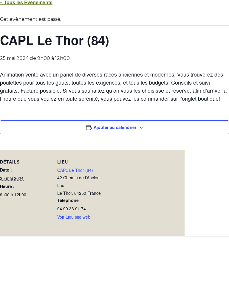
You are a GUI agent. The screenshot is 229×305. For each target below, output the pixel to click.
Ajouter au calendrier (115, 127)
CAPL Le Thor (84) (75, 170)
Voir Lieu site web (73, 217)
